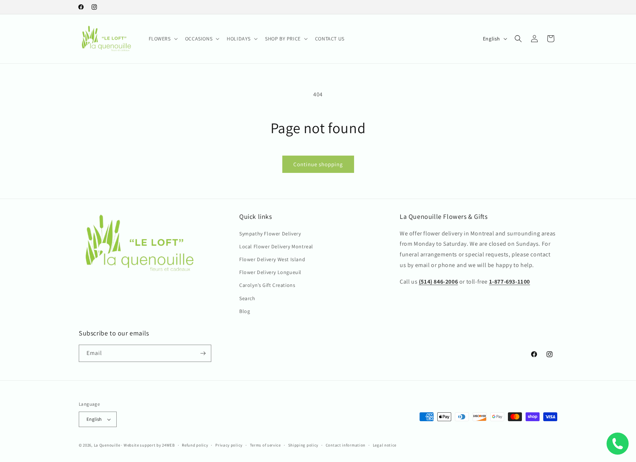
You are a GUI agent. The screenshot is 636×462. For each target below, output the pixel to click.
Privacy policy (229, 445)
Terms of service (265, 445)
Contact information (345, 445)
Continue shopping (318, 164)
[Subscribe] (203, 353)
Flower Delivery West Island (272, 259)
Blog (244, 311)
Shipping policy (303, 445)
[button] (162, 38)
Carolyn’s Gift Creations (267, 285)
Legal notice (384, 445)
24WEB (168, 445)
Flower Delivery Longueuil (270, 272)
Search (247, 298)
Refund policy (195, 445)
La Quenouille (107, 445)
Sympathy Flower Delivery (270, 233)
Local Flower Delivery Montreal (276, 246)
